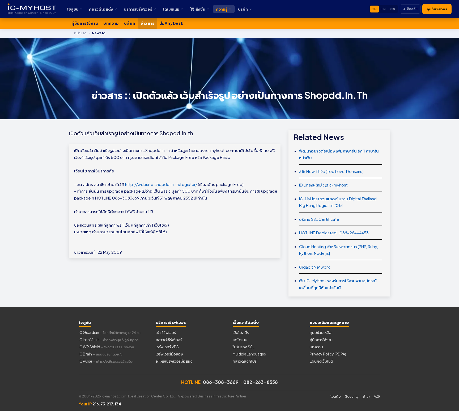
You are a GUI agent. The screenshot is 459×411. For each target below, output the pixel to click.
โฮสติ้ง (335, 396)
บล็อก (129, 23)
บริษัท (243, 9)
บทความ (111, 23)
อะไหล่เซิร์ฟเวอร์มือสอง (174, 361)
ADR (377, 396)
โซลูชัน (72, 9)
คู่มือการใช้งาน (84, 23)
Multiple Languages (249, 353)
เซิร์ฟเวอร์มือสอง (169, 353)
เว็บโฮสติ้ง (241, 332)
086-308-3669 (221, 382)
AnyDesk (173, 23)
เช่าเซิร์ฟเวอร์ (166, 332)
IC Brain (100, 353)
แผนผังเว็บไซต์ (321, 361)
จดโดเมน (240, 339)
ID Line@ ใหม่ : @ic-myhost (323, 184)
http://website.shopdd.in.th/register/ (161, 184)
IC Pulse (106, 361)
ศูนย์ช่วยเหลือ (321, 332)
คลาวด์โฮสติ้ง (101, 9)
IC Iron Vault (109, 339)
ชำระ (366, 396)
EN (383, 9)
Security (352, 396)
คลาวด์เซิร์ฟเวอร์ (169, 339)
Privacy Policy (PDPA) (328, 353)
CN (392, 9)
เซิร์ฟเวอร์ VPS (167, 346)
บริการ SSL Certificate (319, 219)
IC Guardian (110, 332)
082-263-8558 (260, 382)
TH (374, 9)
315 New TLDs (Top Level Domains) (331, 171)
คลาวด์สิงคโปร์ (245, 361)
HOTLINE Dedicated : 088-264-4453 (334, 232)
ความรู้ (221, 9)
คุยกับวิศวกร (437, 9)
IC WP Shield (106, 346)
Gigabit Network (314, 266)
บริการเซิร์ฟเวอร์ (138, 9)
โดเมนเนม (171, 9)
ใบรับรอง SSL (243, 346)
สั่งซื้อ (200, 9)
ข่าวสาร (148, 23)
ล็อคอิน (412, 9)
